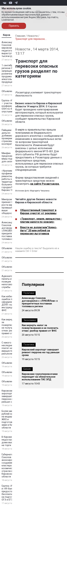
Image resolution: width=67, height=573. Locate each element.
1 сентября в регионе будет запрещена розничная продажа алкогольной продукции (10, 73)
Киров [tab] (6, 35)
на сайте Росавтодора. (45, 183)
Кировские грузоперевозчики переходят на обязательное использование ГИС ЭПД (40, 377)
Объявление (8, 91)
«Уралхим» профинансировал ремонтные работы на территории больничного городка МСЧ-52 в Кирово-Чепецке (12, 180)
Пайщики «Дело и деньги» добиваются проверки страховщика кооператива (11, 137)
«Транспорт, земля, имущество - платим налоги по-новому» (41, 220)
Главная (20, 35)
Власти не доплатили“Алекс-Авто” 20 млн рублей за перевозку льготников (38, 230)
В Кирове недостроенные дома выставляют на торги (12, 441)
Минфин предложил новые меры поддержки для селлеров (12, 157)
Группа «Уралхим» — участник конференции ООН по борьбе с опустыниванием (11, 106)
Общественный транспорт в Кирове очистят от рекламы (38, 212)
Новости (32, 35)
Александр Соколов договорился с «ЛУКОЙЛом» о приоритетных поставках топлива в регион (11, 230)
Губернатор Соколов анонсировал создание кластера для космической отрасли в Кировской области (9, 465)
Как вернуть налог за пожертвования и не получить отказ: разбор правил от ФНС (12, 326)
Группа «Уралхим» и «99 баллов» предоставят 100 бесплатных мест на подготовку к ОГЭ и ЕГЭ (11, 493)
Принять (14, 25)
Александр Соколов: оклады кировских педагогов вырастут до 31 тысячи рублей (11, 49)
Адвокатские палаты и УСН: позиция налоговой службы (9, 282)
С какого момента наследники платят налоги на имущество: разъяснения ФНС (12, 348)
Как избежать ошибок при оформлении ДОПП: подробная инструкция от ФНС (12, 303)
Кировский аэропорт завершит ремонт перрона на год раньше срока (11, 396)
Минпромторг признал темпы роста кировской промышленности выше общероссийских (11, 206)
